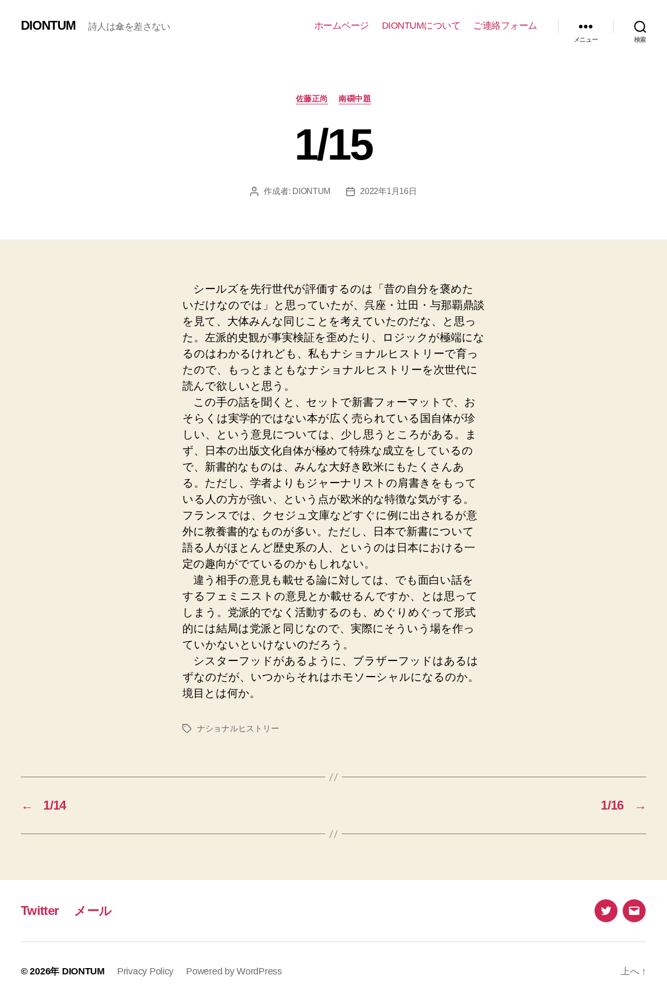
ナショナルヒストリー (238, 728)
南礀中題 (355, 98)
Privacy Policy (145, 971)
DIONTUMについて (421, 25)
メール (93, 910)
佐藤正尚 (312, 98)
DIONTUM (48, 25)
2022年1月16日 (388, 191)
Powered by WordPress (234, 971)
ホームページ (341, 25)
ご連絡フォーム (505, 25)
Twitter (39, 910)
